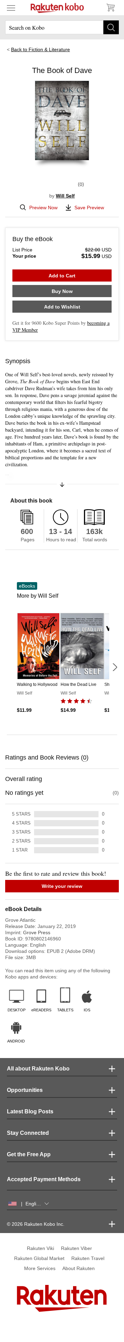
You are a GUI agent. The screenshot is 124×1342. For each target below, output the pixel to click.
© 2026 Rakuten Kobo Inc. (35, 1224)
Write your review (62, 886)
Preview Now (43, 207)
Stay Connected (28, 1133)
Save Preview (89, 207)
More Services (39, 1268)
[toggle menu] (11, 7)
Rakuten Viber (76, 1248)
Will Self (65, 196)
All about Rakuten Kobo (38, 1069)
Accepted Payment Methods (44, 1179)
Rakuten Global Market (39, 1258)
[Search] (111, 27)
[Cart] (110, 7)
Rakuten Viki (40, 1248)
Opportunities (25, 1090)
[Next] (114, 667)
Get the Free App (29, 1154)
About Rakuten (78, 1268)
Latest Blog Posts (30, 1111)
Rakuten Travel (87, 1258)
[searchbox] (62, 27)
